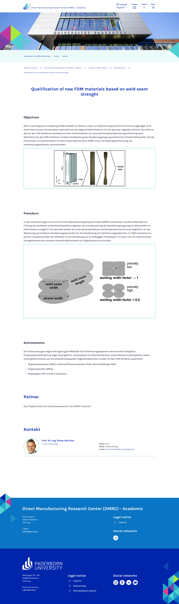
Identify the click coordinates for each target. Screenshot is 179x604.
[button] (122, 6)
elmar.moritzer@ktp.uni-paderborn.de (119, 449)
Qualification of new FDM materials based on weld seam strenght (38, 56)
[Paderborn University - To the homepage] (26, 6)
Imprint (122, 522)
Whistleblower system (84, 590)
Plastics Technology (50, 444)
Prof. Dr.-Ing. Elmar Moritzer (58, 440)
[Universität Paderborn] (89, 563)
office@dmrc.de (29, 531)
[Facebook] (122, 582)
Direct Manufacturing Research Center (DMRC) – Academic (58, 8)
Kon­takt (65, 56)
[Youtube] (135, 582)
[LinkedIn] (115, 537)
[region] (88, 56)
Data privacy (79, 585)
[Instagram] (115, 582)
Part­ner (56, 56)
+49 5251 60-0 (29, 590)
